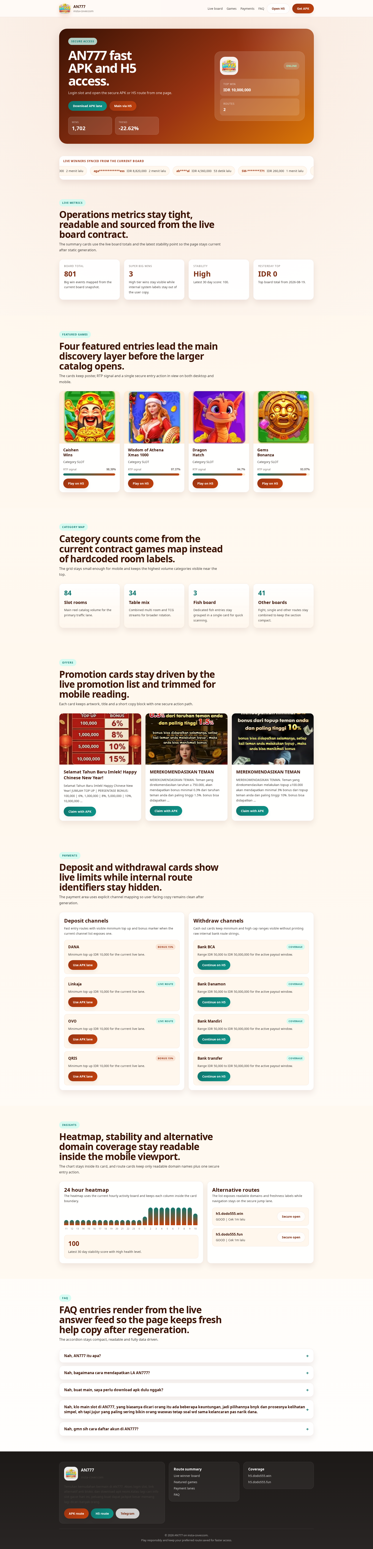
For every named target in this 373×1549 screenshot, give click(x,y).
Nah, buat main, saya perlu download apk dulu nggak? (113, 1389)
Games (232, 8)
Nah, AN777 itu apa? (82, 1355)
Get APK (303, 8)
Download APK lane (87, 106)
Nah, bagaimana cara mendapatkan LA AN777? (107, 1372)
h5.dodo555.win (259, 1476)
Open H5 (278, 8)
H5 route (102, 1513)
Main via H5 (123, 106)
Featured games (185, 1482)
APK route (76, 1513)
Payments (247, 8)
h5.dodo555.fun (259, 1482)
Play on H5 (76, 483)
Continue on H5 (214, 965)
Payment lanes (184, 1488)
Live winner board (187, 1476)
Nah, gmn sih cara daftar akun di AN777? (101, 1428)
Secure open (291, 1216)
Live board (215, 8)
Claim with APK (79, 811)
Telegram (127, 1513)
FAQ (261, 8)
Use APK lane (83, 965)
